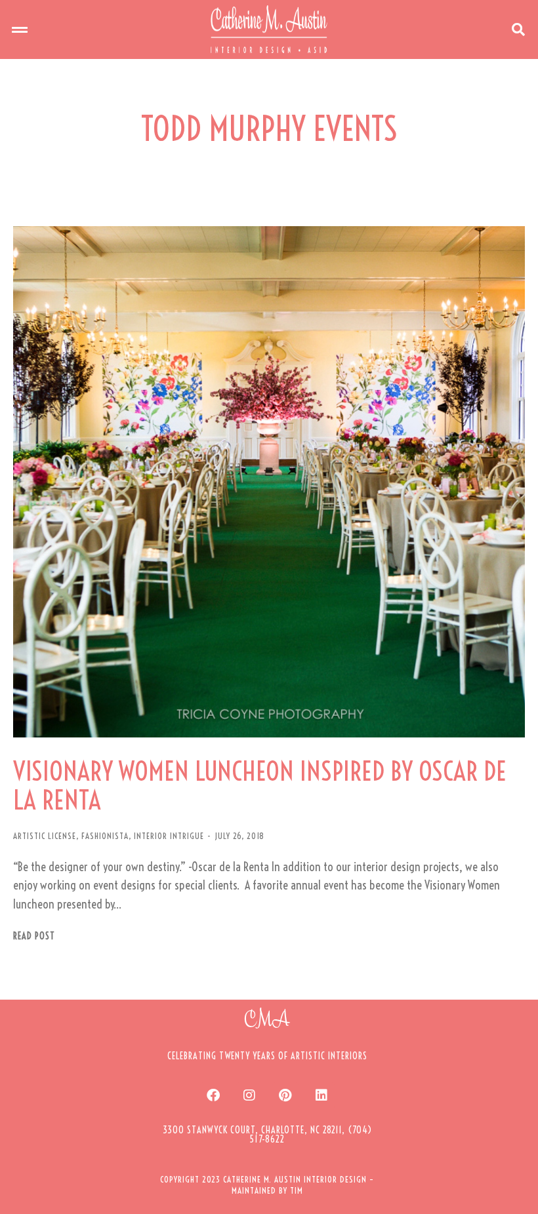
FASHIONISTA (105, 836)
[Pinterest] (285, 1095)
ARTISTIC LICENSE (44, 836)
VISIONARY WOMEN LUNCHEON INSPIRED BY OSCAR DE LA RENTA (260, 786)
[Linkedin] (321, 1095)
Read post (34, 936)
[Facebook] (213, 1095)
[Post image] (269, 481)
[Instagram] (249, 1095)
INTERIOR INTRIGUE (169, 836)
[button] (20, 29)
